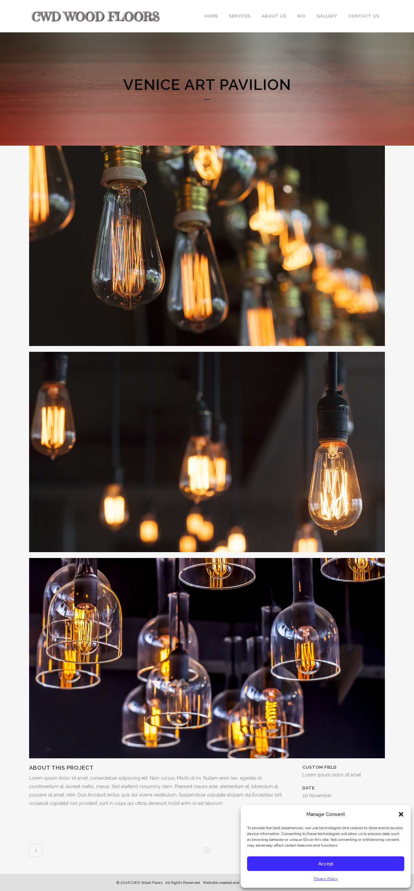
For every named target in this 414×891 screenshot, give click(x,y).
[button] (401, 814)
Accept (325, 863)
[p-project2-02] (207, 454)
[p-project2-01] (207, 248)
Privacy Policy (326, 878)
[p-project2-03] (207, 660)
